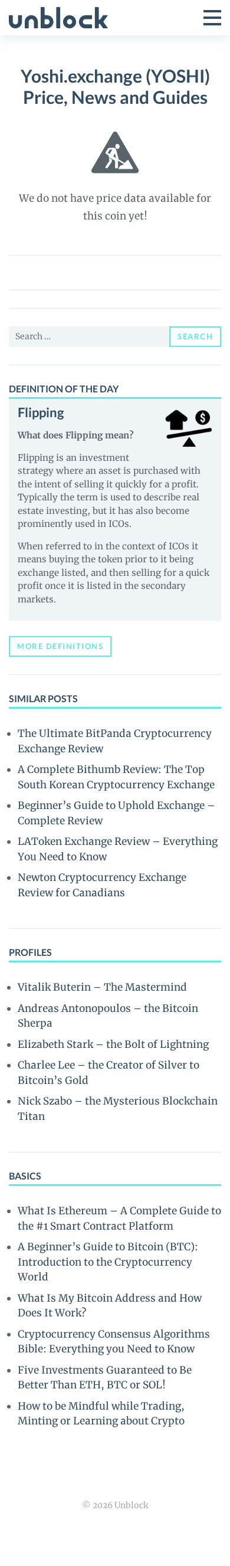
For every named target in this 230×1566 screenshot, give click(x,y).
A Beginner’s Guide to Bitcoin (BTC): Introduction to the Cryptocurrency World (108, 1261)
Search (195, 336)
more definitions (60, 646)
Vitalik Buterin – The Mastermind (102, 987)
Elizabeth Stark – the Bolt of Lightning (113, 1044)
